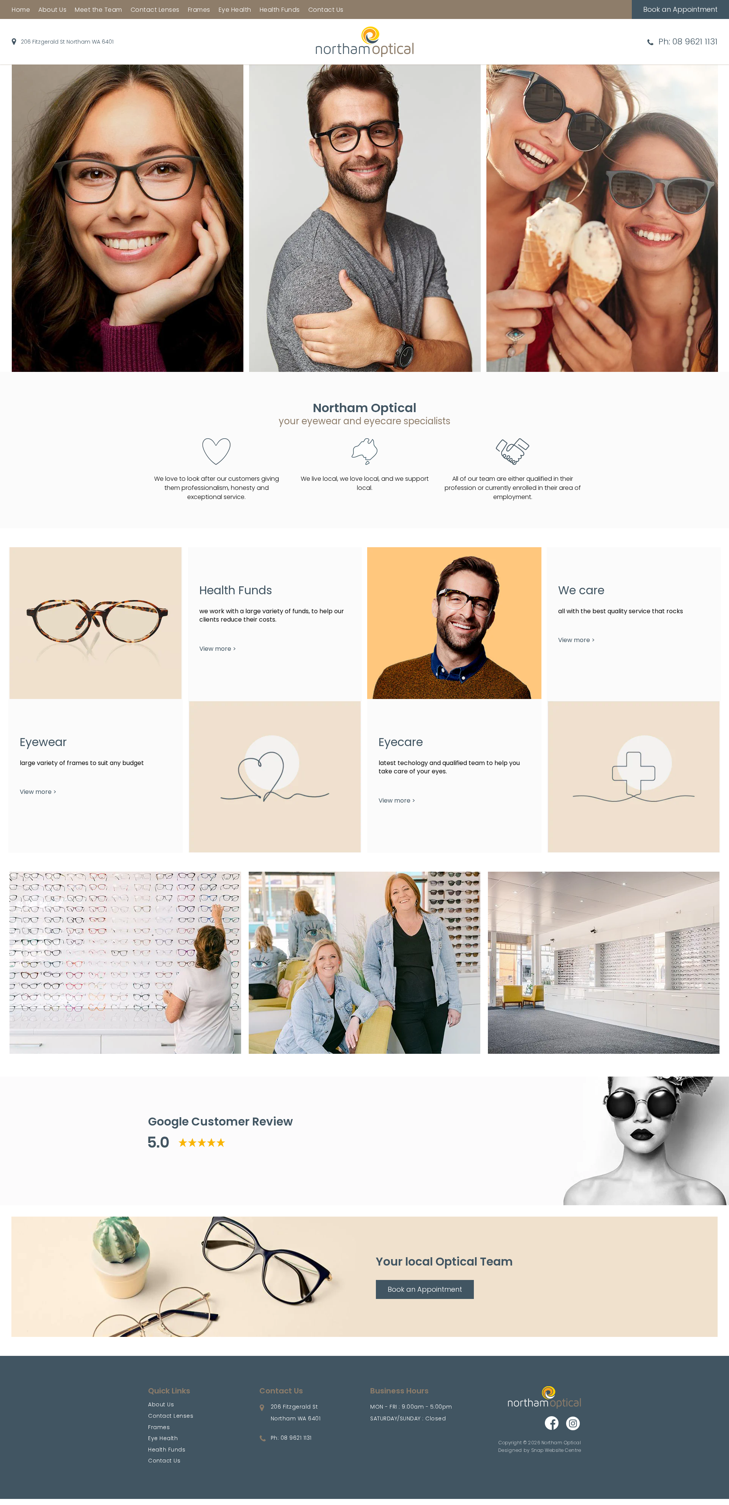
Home (21, 9)
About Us (52, 9)
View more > (38, 791)
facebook (552, 1423)
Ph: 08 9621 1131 (688, 42)
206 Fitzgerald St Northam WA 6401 (67, 42)
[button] (425, 1289)
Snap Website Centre (556, 1450)
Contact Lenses (155, 9)
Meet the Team (98, 9)
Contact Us (326, 9)
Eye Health (235, 9)
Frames (199, 9)
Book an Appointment (680, 9)
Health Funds (280, 9)
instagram (573, 1423)
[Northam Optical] (364, 41)
